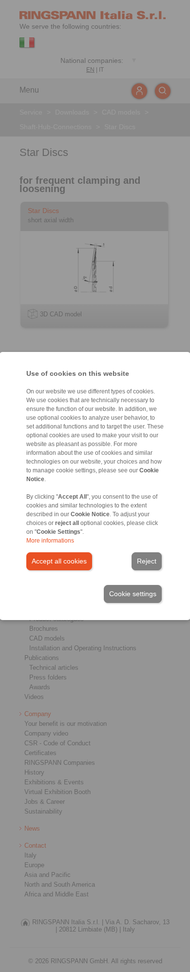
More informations (50, 541)
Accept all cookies (59, 561)
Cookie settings (132, 594)
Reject (146, 561)
